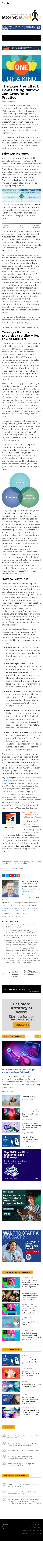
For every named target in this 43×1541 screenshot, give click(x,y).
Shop (33, 1533)
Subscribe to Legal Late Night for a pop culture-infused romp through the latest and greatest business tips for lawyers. (22, 943)
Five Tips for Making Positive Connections (31, 973)
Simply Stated (13, 791)
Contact (25, 1533)
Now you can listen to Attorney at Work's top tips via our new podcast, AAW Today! (22, 954)
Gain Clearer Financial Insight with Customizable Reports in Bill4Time (20, 931)
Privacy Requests (34, 1527)
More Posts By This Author (12, 916)
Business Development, (21, 862)
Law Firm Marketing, (9, 863)
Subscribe (22, 1025)
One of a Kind (22, 863)
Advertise (37, 1530)
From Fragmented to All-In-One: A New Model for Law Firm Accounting (21, 1444)
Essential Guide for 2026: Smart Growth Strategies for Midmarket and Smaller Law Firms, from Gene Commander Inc (23, 960)
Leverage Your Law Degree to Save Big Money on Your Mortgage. (22, 1493)
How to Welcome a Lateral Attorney (13, 973)
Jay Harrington (9, 101)
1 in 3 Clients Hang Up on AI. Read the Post (22, 1451)
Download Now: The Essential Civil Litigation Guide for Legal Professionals (22, 949)
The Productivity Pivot (17, 905)
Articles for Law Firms (21, 990)
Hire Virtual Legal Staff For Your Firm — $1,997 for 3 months (22, 926)
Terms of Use (26, 1530)
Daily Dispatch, (35, 862)
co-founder (23, 778)
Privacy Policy (35, 1524)
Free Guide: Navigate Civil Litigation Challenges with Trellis (20, 1464)
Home (39, 1533)
